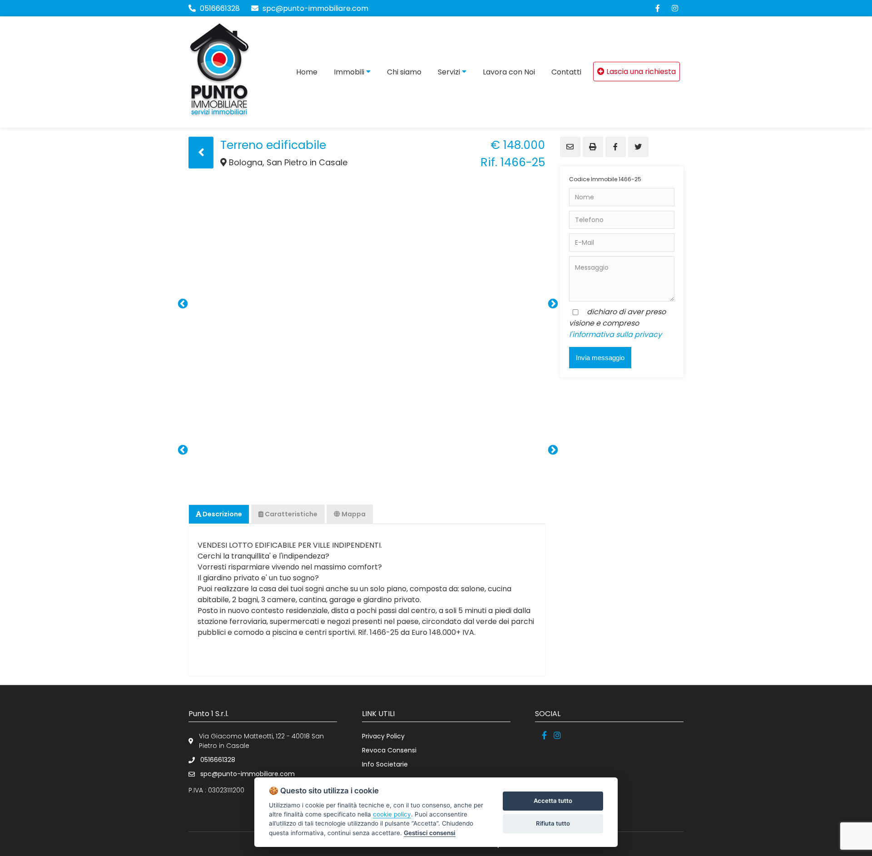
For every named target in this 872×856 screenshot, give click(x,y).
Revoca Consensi (389, 750)
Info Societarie (385, 764)
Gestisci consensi (430, 832)
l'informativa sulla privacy (615, 334)
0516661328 (220, 8)
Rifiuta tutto (553, 823)
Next (551, 302)
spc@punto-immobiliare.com (314, 8)
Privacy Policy (383, 736)
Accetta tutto (553, 800)
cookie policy (392, 814)
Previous (181, 302)
